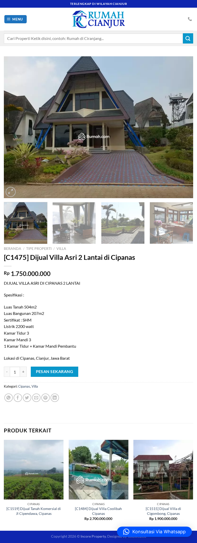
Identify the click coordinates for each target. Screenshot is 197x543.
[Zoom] (11, 192)
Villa (61, 249)
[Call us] (190, 19)
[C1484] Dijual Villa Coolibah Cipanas (98, 511)
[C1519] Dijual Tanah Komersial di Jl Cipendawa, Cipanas (33, 511)
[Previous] (14, 127)
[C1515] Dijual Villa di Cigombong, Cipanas (163, 511)
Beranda (12, 249)
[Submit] (188, 38)
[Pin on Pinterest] (45, 397)
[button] (154, 532)
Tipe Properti (39, 249)
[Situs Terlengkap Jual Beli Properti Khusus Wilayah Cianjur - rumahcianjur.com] (98, 19)
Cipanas (24, 386)
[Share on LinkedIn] (55, 397)
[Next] (183, 127)
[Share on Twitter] (27, 397)
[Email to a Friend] (36, 397)
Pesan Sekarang (54, 371)
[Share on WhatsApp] (8, 397)
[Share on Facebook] (18, 397)
